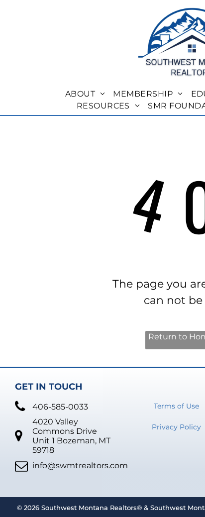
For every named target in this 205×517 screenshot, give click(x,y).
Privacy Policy (176, 426)
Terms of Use (176, 406)
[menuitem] (85, 94)
